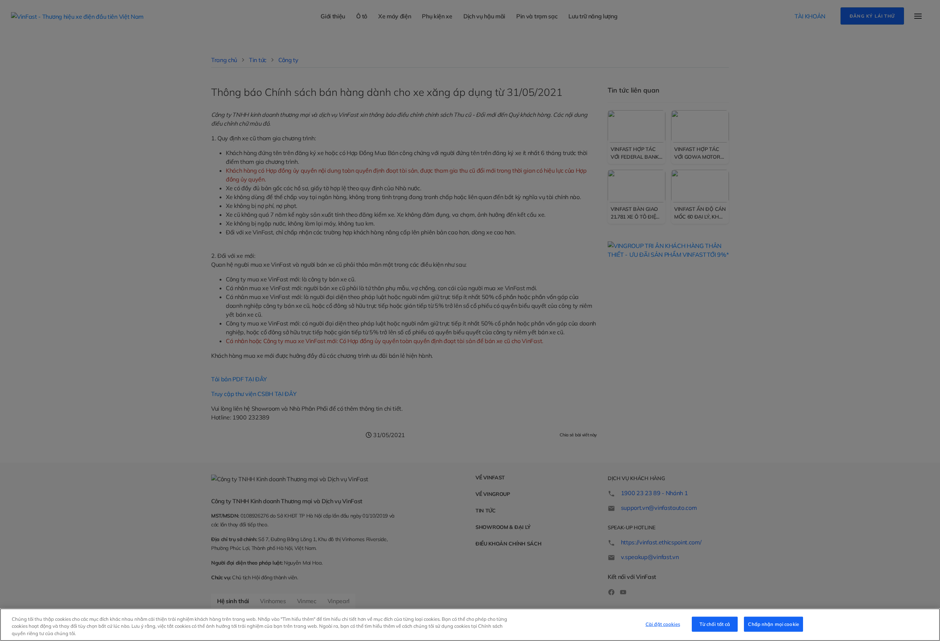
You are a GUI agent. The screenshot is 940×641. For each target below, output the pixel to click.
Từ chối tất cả (714, 624)
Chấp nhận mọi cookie (773, 624)
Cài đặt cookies (663, 624)
